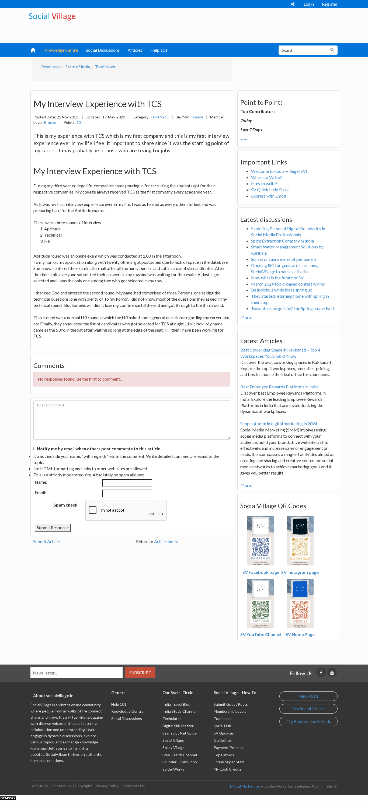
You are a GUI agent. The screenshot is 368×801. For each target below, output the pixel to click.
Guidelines (223, 740)
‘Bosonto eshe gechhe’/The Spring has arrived (292, 308)
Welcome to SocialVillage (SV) (279, 171)
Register (330, 4)
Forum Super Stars (229, 762)
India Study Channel (179, 711)
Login (309, 4)
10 (79, 122)
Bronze (50, 122)
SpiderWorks (173, 769)
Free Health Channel (179, 755)
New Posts (308, 695)
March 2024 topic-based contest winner (288, 283)
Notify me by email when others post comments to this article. (99, 448)
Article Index (166, 541)
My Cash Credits (228, 769)
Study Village (173, 747)
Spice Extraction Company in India (282, 240)
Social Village (173, 740)
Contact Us (61, 786)
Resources (50, 66)
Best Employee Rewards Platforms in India (279, 386)
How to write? (264, 183)
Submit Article (46, 541)
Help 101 (159, 49)
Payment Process (228, 747)
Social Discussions (103, 49)
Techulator (171, 718)
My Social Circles (309, 708)
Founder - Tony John (179, 762)
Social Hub (222, 725)
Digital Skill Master (177, 725)
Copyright (83, 786)
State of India (77, 66)
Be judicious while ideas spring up (281, 289)
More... (246, 317)
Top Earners (224, 755)
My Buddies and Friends (308, 721)
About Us (40, 786)
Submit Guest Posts (231, 704)
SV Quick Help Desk (270, 189)
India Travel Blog (176, 704)
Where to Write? (266, 177)
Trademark (223, 718)
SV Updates (224, 733)
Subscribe (140, 672)
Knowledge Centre (60, 49)
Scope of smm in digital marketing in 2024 (278, 423)
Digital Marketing (244, 786)
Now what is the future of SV (277, 277)
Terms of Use (133, 786)
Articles (135, 49)
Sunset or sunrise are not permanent (283, 259)
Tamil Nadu (105, 66)
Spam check (65, 504)
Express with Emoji (268, 195)
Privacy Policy (107, 786)
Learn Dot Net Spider (180, 733)
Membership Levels (230, 711)
